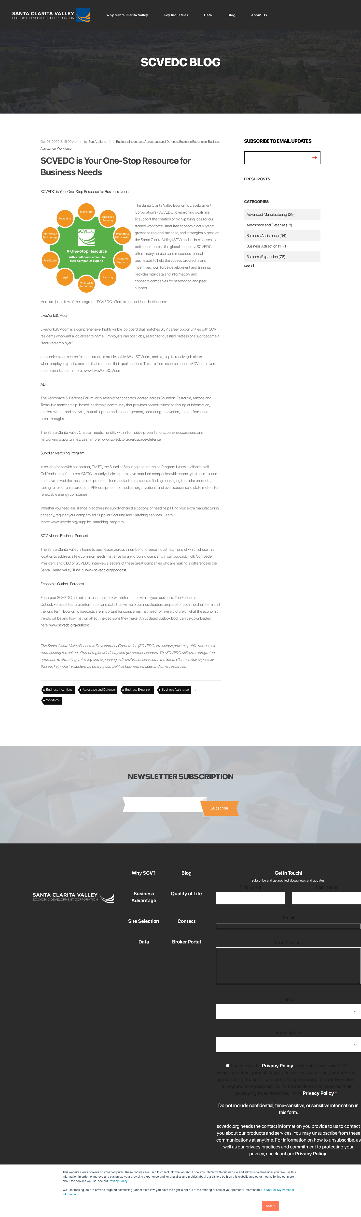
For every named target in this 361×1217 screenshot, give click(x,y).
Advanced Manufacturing (271, 214)
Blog (186, 873)
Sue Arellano (97, 142)
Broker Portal (186, 942)
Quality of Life (186, 894)
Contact (186, 921)
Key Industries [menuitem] (176, 15)
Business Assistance (175, 689)
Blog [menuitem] (232, 15)
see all (249, 265)
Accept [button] (270, 1205)
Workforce (64, 148)
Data (144, 942)
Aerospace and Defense (161, 142)
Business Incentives (129, 142)
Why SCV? (144, 873)
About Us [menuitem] (259, 15)
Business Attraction (266, 246)
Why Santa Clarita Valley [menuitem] (127, 15)
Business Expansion (193, 142)
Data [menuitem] (208, 15)
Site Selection (143, 921)
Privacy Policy (118, 1181)
